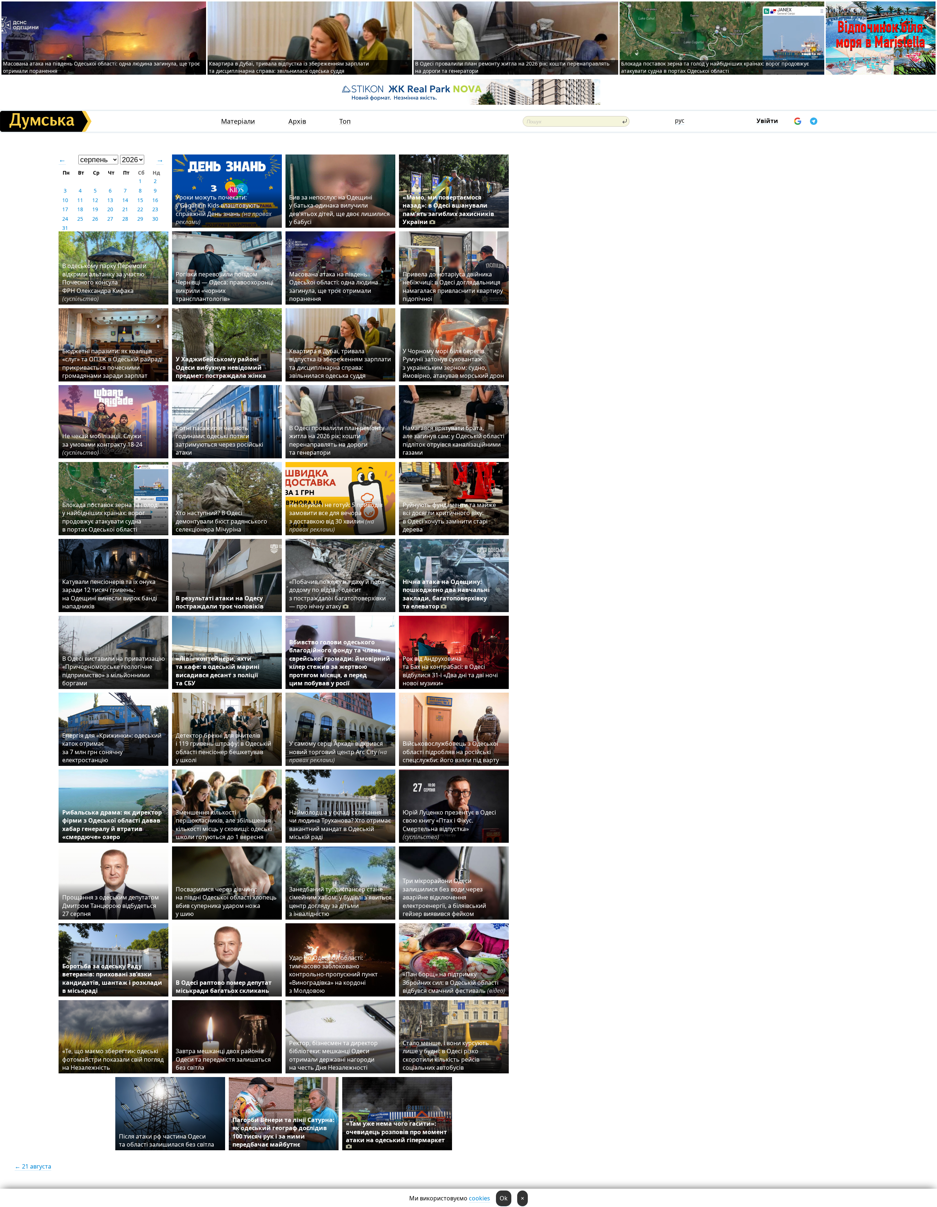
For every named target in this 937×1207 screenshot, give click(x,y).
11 (80, 200)
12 (95, 200)
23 (155, 209)
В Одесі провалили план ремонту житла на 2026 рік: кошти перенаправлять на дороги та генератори (336, 440)
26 (95, 218)
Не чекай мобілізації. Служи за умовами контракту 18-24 (102, 444)
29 (140, 218)
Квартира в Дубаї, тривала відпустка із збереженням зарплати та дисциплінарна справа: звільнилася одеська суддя (289, 67)
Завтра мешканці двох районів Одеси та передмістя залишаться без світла (223, 1059)
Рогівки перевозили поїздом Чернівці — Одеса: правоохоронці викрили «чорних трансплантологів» (224, 286)
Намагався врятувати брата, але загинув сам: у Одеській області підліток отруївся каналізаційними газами (453, 440)
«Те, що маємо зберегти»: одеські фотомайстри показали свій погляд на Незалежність (113, 1059)
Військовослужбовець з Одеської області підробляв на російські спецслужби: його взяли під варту (451, 752)
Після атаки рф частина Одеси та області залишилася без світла (166, 1140)
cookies (479, 1198)
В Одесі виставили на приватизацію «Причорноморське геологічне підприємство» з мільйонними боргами (113, 671)
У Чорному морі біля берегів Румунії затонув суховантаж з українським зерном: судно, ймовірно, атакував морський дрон (453, 363)
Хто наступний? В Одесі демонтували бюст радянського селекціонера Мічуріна (221, 521)
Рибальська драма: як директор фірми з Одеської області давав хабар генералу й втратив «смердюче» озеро (112, 824)
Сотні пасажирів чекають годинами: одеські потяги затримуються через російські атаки (219, 440)
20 (110, 209)
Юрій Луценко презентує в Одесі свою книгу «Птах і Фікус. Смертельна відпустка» (449, 824)
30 (155, 218)
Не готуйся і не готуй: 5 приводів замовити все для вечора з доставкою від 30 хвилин (335, 517)
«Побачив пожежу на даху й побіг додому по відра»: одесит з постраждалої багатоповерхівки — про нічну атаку (337, 594)
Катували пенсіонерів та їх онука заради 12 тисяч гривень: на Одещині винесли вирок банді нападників (109, 594)
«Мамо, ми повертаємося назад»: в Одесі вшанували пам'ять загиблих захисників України (448, 209)
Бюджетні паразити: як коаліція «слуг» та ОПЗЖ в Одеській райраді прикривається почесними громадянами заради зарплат (112, 363)
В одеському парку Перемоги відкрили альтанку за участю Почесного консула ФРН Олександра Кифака (104, 282)
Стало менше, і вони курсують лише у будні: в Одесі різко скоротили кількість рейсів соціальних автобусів (446, 1055)
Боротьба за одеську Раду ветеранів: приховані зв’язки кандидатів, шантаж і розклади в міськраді (112, 978)
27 (110, 218)
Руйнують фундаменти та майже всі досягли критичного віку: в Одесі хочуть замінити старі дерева (449, 517)
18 (80, 209)
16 (155, 200)
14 (125, 200)
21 (125, 209)
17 (65, 209)
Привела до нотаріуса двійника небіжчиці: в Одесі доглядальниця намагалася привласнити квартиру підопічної (453, 286)
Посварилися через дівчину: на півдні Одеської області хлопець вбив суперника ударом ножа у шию (226, 901)
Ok (504, 1198)
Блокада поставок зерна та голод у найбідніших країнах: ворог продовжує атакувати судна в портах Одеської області (715, 67)
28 (125, 218)
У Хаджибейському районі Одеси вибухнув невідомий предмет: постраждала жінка (221, 367)
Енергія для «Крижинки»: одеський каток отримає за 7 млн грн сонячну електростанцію (111, 747)
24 (65, 218)
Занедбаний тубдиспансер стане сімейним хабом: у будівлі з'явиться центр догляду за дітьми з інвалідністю (340, 901)
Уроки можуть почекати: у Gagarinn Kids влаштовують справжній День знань (224, 209)
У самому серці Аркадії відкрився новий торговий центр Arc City (338, 752)
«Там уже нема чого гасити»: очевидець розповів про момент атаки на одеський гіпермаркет (396, 1132)
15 (140, 200)
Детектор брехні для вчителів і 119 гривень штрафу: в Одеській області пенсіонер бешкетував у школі (223, 747)
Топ (345, 121)
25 (80, 218)
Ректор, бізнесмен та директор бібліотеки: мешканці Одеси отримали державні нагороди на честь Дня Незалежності (333, 1055)
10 (65, 200)
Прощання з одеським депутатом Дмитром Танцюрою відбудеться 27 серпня (110, 905)
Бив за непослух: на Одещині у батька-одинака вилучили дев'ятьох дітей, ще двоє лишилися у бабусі (339, 209)
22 (140, 209)
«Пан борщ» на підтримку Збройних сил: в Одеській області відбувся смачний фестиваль (454, 982)
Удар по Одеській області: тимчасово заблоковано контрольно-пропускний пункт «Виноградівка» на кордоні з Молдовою (333, 974)
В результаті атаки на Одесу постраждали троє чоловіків (220, 602)
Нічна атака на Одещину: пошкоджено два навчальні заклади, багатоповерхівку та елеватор (446, 594)
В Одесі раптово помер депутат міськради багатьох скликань (224, 987)
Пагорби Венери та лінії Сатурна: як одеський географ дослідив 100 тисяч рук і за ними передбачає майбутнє (283, 1132)
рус (679, 120)
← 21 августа (33, 1166)
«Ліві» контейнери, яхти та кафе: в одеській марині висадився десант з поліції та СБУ (218, 671)
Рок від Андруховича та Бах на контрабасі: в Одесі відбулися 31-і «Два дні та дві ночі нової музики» (450, 671)
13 (110, 200)
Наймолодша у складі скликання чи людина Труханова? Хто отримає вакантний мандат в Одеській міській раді (340, 824)
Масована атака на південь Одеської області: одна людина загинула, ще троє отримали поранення (333, 286)
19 (95, 209)
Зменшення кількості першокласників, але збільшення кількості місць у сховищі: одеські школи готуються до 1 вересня (224, 824)
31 (65, 227)
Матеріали (238, 121)
